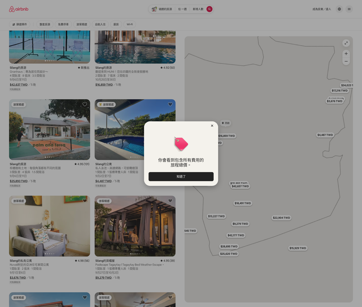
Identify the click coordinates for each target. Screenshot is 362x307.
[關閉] (212, 125)
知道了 (181, 177)
